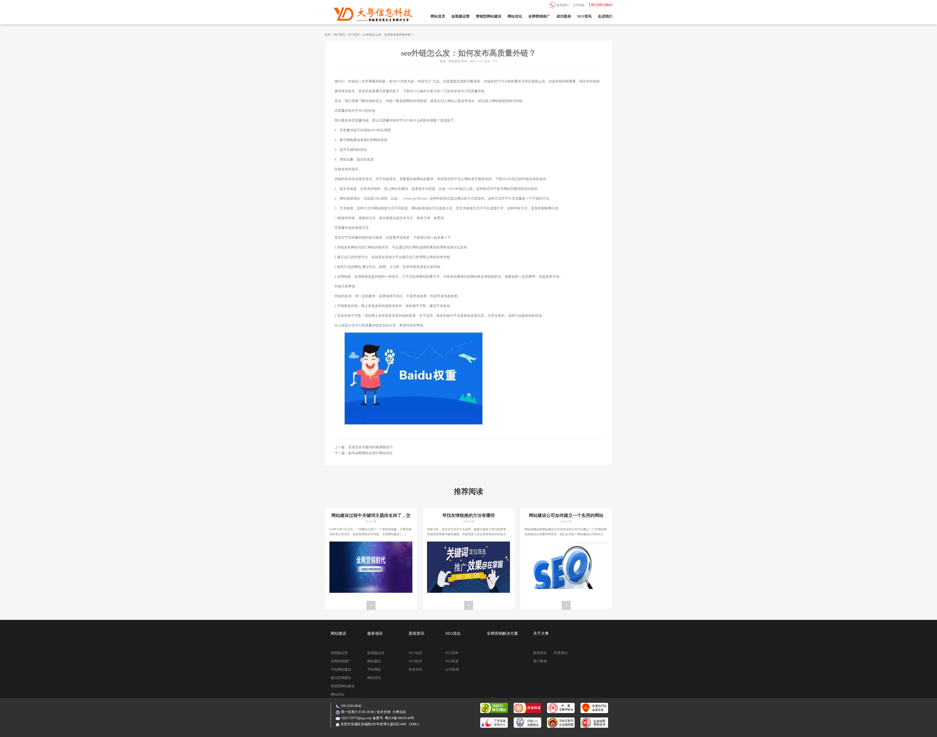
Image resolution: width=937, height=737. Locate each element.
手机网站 (374, 669)
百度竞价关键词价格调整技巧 (370, 447)
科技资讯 (415, 669)
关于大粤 (541, 633)
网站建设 (338, 633)
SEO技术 (354, 34)
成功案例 (563, 16)
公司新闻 (452, 669)
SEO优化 (453, 633)
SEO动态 (415, 653)
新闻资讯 (416, 633)
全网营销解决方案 (502, 633)
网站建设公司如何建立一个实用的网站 (566, 515)
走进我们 (605, 16)
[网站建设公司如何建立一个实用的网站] (566, 567)
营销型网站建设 (488, 16)
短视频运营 (460, 16)
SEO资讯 (584, 16)
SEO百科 (452, 653)
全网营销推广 (539, 16)
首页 (327, 34)
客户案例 (540, 661)
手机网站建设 (341, 669)
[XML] (414, 724)
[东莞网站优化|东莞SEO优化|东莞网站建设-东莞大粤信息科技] (370, 21)
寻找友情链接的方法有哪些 (468, 515)
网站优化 (515, 16)
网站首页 (438, 16)
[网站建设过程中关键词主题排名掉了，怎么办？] (370, 567)
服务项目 (375, 633)
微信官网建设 (341, 678)
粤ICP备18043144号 (399, 718)
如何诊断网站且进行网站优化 (370, 453)
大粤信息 (399, 712)
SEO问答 (452, 661)
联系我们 (563, 5)
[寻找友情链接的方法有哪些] (468, 567)
